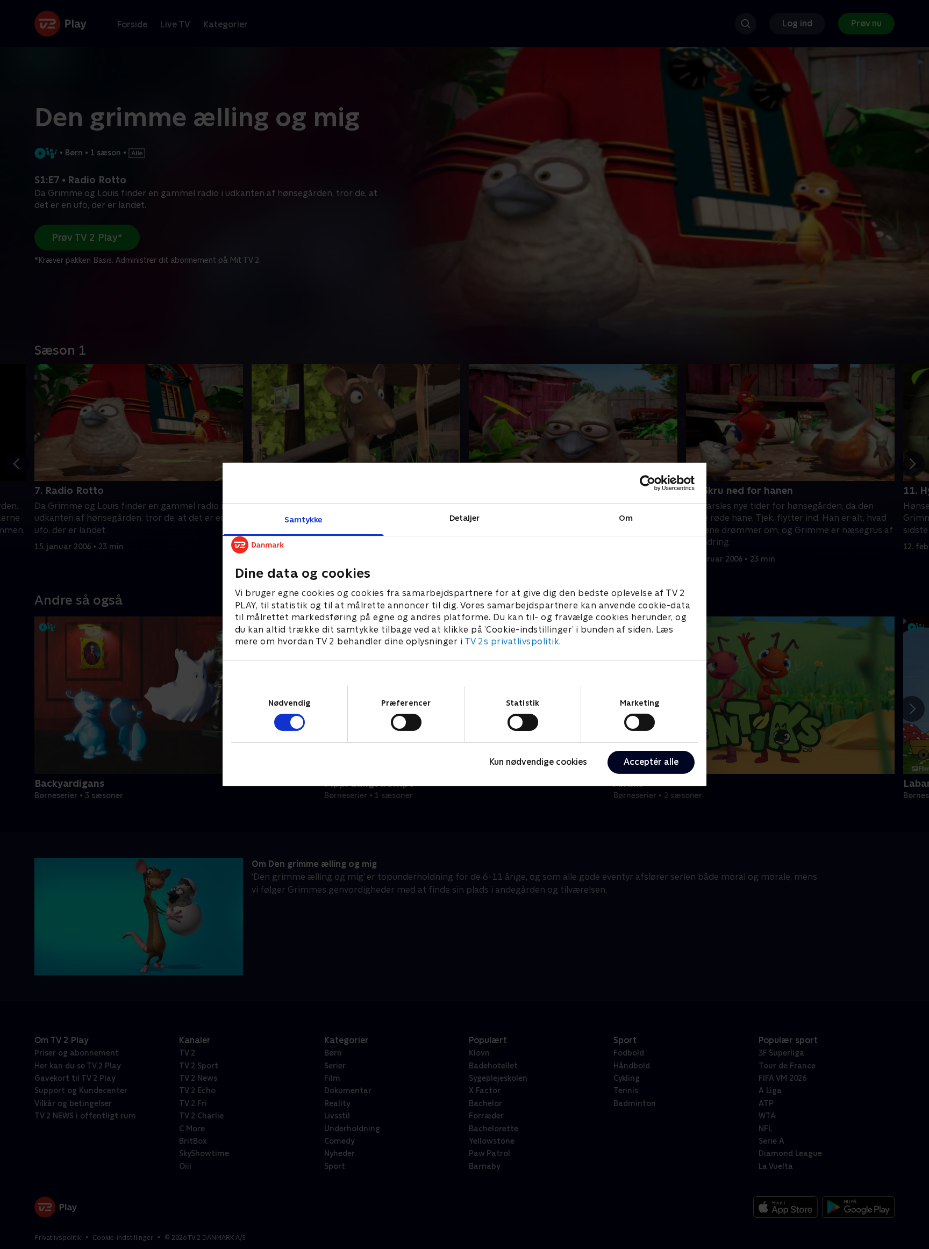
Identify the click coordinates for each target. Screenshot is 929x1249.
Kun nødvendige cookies (538, 762)
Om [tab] (626, 517)
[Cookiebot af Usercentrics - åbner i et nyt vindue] (648, 483)
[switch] (406, 722)
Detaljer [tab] (464, 517)
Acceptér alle (651, 762)
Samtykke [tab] (303, 519)
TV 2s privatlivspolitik (512, 641)
